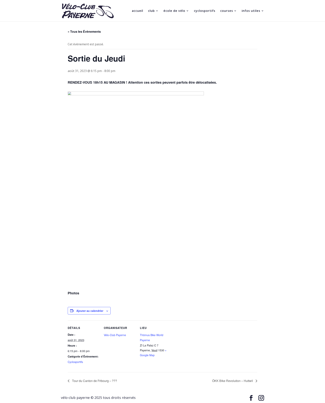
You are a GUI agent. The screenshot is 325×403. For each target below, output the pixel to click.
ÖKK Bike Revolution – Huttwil (233, 381)
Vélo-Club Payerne (115, 335)
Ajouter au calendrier (89, 311)
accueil (137, 11)
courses (226, 11)
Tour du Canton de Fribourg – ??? (94, 381)
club (151, 11)
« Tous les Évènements (84, 31)
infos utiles (251, 11)
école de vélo (174, 11)
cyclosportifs (204, 11)
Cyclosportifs (75, 362)
